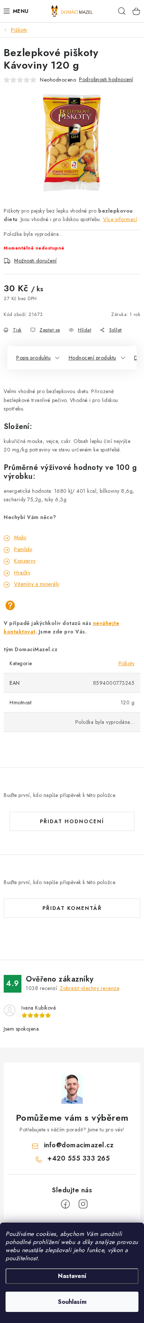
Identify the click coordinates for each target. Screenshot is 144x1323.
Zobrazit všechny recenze (89, 988)
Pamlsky (23, 549)
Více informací (120, 219)
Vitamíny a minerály (36, 584)
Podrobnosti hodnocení (106, 79)
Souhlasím (72, 1302)
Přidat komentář (72, 908)
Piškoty (127, 663)
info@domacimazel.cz (79, 1145)
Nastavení (72, 1276)
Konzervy (24, 560)
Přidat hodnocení (72, 821)
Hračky (22, 572)
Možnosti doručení (35, 260)
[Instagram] (83, 1204)
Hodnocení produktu (92, 357)
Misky (20, 537)
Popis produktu (33, 357)
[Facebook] (65, 1204)
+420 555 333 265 (78, 1158)
